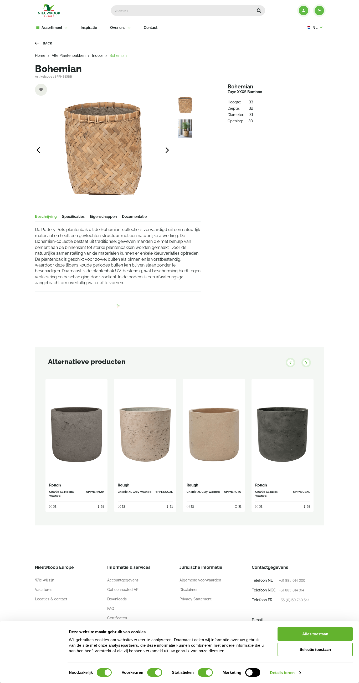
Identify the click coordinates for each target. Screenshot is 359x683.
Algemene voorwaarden (200, 580)
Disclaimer (189, 589)
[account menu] (303, 10)
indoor (97, 55)
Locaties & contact (51, 599)
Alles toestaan (315, 634)
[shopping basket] (319, 10)
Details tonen (282, 672)
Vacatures (43, 589)
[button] (259, 10)
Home (40, 55)
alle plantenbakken (68, 55)
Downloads (117, 599)
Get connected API (123, 589)
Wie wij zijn (44, 580)
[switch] (154, 672)
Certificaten (117, 618)
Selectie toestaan (315, 649)
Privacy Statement (196, 599)
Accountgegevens (123, 580)
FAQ (110, 608)
